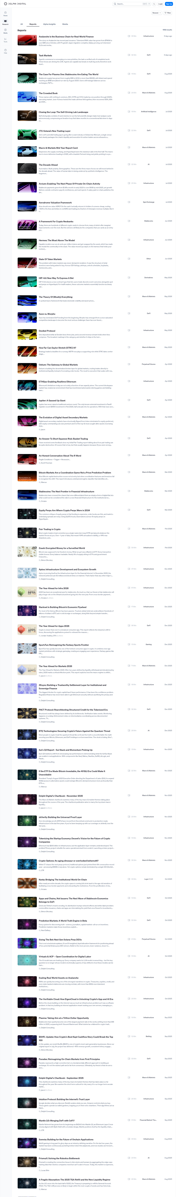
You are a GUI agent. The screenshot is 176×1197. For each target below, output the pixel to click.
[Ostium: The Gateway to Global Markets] (27, 368)
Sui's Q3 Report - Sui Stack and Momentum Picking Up (66, 749)
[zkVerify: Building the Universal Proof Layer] (27, 820)
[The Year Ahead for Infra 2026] (27, 592)
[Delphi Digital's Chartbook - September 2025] (27, 1081)
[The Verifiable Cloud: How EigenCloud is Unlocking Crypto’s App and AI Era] (27, 1002)
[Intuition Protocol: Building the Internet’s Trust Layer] (27, 1103)
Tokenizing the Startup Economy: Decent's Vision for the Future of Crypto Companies (74, 840)
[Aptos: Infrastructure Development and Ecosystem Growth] (27, 573)
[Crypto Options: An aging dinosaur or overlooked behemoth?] (27, 864)
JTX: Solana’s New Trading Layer (55, 130)
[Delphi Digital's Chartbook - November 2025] (27, 799)
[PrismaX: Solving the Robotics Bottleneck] (27, 1162)
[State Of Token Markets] (27, 262)
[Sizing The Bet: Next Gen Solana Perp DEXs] (27, 943)
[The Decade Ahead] (27, 168)
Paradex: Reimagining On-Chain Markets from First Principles (69, 1059)
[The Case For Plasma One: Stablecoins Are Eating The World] (27, 78)
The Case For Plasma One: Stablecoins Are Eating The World (68, 74)
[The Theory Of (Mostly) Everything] (27, 300)
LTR (42, 870)
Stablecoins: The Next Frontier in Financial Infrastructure (66, 491)
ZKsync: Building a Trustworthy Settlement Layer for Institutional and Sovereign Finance (72, 687)
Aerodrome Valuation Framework (55, 202)
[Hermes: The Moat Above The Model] (27, 244)
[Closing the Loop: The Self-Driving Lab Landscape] (27, 115)
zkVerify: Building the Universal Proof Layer (60, 817)
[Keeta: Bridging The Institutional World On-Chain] (27, 883)
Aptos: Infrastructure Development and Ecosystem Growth (67, 569)
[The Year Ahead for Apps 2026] (27, 629)
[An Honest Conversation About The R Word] (27, 459)
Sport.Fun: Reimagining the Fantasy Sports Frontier (64, 644)
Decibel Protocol (47, 330)
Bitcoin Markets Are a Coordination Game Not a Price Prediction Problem (75, 472)
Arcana (43, 501)
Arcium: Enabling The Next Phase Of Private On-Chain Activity (69, 183)
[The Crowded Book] (27, 96)
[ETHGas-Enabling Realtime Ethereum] (27, 385)
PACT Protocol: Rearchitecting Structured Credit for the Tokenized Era (73, 709)
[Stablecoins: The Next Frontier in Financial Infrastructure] (27, 495)
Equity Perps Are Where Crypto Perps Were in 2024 (64, 510)
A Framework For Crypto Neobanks (56, 221)
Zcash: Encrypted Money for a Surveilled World (62, 548)
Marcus (44, 482)
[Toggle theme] (154, 4)
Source (125, 19)
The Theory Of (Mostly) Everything (55, 296)
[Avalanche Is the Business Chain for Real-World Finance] (27, 40)
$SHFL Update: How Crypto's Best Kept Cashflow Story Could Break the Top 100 (76, 1038)
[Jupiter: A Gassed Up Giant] (27, 404)
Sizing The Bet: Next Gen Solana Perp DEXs (60, 939)
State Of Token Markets (50, 259)
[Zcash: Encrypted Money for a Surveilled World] (27, 551)
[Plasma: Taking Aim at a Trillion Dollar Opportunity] (27, 1021)
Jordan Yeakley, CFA (48, 635)
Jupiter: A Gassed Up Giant (52, 400)
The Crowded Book (48, 93)
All (21, 24)
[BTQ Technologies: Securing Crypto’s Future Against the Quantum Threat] (27, 734)
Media (65, 24)
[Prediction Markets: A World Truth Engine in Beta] (27, 924)
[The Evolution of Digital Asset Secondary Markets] (27, 421)
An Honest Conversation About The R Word (60, 455)
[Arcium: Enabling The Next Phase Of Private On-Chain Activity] (27, 187)
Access (20, 19)
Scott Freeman (46, 463)
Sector (72, 19)
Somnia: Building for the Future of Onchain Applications (66, 1139)
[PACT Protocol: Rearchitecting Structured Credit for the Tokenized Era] (27, 713)
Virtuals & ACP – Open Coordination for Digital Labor (65, 956)
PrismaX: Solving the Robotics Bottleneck (59, 1158)
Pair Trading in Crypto (49, 529)
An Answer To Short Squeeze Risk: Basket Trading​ (63, 438)
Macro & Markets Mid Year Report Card (58, 147)
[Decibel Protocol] (27, 334)
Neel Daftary (45, 930)
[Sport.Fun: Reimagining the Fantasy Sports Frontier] (27, 648)
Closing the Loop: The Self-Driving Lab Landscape (63, 112)
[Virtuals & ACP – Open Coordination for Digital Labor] (27, 960)
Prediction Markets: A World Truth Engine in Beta (63, 920)
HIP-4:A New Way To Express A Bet (56, 278)
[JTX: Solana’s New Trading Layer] (27, 134)
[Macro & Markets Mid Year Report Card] (27, 151)
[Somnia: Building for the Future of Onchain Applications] (27, 1143)
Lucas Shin (45, 1170)
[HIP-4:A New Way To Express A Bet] (27, 281)
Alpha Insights (49, 24)
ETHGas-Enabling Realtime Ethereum (57, 381)
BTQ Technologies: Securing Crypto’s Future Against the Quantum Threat (74, 731)
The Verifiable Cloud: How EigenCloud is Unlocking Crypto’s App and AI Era (76, 999)
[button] (5, 40)
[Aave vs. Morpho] (27, 317)
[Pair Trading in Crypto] (27, 532)
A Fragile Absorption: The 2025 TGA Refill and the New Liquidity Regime (74, 1179)
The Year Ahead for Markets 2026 (55, 666)
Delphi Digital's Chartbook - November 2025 (61, 795)
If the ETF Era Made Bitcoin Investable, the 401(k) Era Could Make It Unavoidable (72, 773)
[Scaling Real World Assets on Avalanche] (27, 981)
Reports (33, 24)
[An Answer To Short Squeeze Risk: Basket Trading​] (27, 442)
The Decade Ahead (48, 164)
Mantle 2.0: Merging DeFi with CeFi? (57, 1120)
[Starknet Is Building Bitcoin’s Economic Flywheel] (27, 610)
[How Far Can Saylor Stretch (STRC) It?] (27, 351)
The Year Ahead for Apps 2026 (54, 626)
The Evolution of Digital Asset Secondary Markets (63, 417)
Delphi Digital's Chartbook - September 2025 (61, 1078)
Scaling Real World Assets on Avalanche (59, 977)
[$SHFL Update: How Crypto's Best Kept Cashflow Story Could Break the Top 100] (27, 1040)
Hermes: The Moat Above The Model (57, 240)
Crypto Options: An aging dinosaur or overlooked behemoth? (68, 860)
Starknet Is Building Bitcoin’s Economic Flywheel (62, 607)
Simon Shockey (47, 560)
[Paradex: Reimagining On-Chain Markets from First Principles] (27, 1062)
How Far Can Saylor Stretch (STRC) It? (57, 347)
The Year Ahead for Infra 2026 (54, 588)
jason (43, 429)
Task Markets (45, 55)
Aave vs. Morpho (47, 313)
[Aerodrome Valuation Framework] (27, 206)
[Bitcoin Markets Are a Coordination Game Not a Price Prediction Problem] (27, 476)
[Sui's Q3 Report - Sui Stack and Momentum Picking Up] (27, 753)
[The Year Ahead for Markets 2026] (27, 669)
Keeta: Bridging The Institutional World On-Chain (63, 879)
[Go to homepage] (15, 3)
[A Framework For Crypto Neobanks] (27, 225)
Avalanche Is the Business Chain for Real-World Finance (66, 36)
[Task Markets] (27, 59)
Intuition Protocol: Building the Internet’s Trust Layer (64, 1099)
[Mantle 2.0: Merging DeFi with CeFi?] (27, 1124)
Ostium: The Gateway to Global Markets (58, 364)
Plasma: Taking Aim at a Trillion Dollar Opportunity (64, 1017)
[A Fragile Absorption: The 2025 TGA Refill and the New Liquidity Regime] (27, 1183)
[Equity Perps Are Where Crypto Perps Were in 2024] (27, 514)
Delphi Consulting (47, 579)
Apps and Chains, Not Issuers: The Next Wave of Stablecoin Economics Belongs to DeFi (73, 900)
